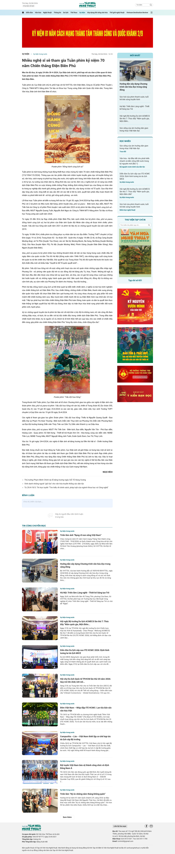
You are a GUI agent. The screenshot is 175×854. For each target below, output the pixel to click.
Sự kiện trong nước (40, 54)
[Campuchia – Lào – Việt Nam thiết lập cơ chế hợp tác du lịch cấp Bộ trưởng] (40, 743)
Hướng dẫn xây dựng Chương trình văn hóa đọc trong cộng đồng (133, 87)
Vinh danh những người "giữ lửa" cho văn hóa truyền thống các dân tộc (54, 484)
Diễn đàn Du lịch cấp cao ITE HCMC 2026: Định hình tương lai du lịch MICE (135, 176)
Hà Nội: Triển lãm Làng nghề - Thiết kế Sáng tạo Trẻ (84, 592)
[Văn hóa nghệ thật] (31, 830)
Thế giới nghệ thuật (117, 12)
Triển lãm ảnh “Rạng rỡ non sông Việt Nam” (80, 535)
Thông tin (57, 12)
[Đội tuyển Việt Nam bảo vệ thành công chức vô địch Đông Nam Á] (40, 772)
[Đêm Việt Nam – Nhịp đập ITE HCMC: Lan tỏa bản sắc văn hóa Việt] (40, 714)
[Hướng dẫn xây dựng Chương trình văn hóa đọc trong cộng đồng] (40, 571)
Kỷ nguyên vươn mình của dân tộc (132, 167)
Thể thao (73, 12)
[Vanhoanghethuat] (23, 12)
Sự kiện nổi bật (29, 6)
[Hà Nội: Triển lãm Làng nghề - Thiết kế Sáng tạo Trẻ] (40, 599)
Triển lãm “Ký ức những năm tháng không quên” (82, 794)
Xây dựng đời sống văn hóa (97, 12)
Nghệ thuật (47, 12)
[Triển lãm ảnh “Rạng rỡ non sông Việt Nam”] (40, 542)
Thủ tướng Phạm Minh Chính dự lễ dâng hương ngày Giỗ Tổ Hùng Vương (55, 480)
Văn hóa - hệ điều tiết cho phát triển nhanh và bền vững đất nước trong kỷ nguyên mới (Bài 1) (134, 161)
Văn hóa (38, 12)
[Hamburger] (151, 12)
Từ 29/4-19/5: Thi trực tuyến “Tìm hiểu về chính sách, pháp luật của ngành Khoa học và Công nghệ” (66, 487)
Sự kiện (82, 12)
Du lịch (65, 12)
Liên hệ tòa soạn (120, 826)
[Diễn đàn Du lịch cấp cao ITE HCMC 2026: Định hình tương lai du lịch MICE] (40, 657)
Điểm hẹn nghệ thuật (127, 210)
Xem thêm (67, 817)
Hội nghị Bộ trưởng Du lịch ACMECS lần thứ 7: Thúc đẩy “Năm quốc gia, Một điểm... (135, 118)
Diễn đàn (29, 12)
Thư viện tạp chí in (135, 219)
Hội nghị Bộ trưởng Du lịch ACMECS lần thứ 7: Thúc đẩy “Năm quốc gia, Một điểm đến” (135, 191)
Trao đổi (123, 151)
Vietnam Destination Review (137, 12)
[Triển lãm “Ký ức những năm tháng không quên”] (40, 801)
